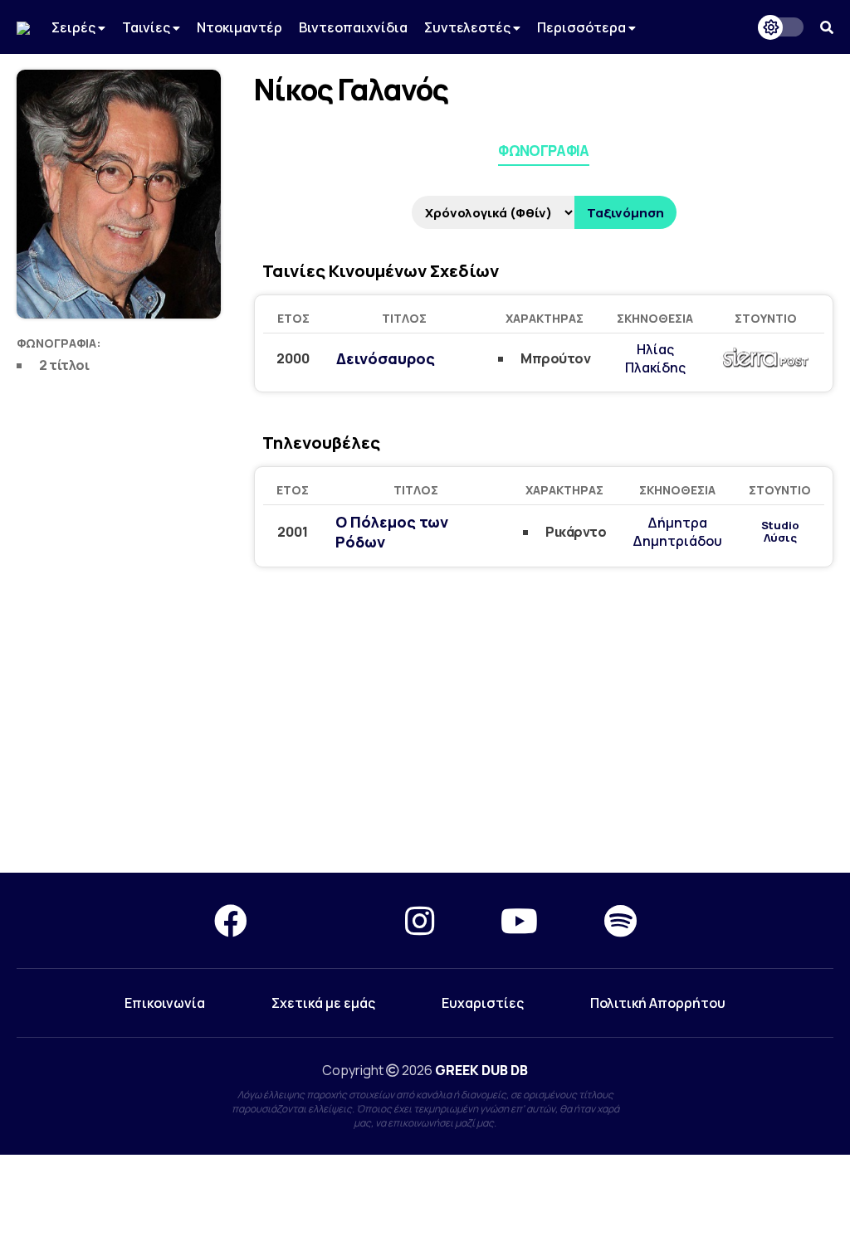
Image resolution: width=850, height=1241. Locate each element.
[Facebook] (230, 920)
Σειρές (74, 27)
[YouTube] (519, 920)
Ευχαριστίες (483, 1003)
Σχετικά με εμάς (323, 1003)
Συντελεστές (468, 27)
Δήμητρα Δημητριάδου (677, 531)
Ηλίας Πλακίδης (655, 358)
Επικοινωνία (165, 1003)
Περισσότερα (582, 27)
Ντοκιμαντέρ (239, 27)
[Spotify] (620, 920)
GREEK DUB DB (481, 1070)
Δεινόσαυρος (385, 358)
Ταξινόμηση (625, 212)
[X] (326, 920)
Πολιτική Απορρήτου (657, 1003)
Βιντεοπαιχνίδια (353, 27)
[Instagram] (419, 920)
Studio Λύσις (780, 531)
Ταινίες (147, 27)
